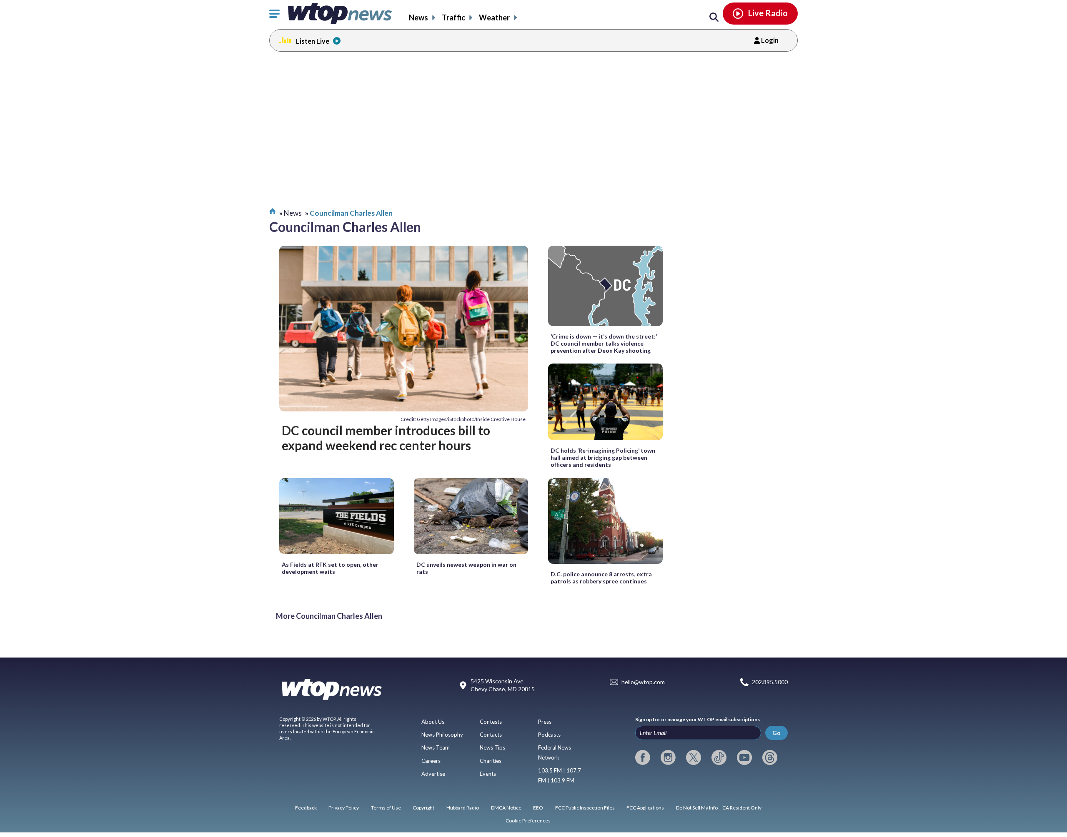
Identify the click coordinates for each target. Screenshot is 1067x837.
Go (776, 732)
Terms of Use (386, 808)
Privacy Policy (343, 808)
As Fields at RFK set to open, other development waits (330, 568)
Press (544, 721)
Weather (494, 17)
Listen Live (312, 41)
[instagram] (668, 757)
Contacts (491, 734)
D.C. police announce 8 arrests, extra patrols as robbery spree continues (601, 577)
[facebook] (642, 757)
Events (488, 773)
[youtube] (744, 757)
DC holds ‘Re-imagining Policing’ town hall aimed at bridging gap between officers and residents (603, 457)
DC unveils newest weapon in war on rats (466, 568)
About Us (432, 721)
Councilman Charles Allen (351, 213)
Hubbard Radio (462, 808)
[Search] (714, 17)
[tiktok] (718, 757)
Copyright (423, 808)
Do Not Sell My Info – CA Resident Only (718, 808)
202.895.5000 (770, 682)
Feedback (306, 808)
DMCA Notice (506, 808)
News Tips (492, 747)
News (418, 17)
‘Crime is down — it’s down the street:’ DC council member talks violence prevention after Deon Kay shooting (604, 343)
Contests (491, 721)
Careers (431, 760)
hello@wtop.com (643, 682)
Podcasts (549, 734)
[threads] (769, 757)
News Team (435, 747)
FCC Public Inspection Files (585, 808)
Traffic (453, 17)
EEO (538, 808)
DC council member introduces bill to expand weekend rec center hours (386, 438)
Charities (490, 760)
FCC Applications (645, 808)
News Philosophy (442, 734)
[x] (693, 757)
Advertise (433, 773)
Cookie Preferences (528, 820)
